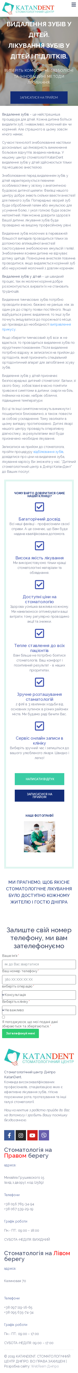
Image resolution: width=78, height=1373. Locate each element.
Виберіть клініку (15, 1002)
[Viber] (44, 1135)
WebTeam (38, 1366)
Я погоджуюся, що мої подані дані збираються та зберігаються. (30, 1024)
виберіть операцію (17, 986)
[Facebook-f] (9, 1135)
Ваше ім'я (10, 956)
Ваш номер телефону (20, 971)
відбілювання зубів (48, 452)
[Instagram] (21, 1135)
